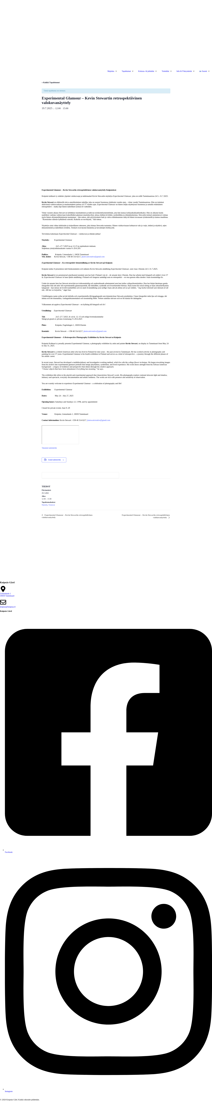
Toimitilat (165, 71)
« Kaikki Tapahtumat (51, 82)
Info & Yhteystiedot (184, 71)
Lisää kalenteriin (54, 460)
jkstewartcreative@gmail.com (93, 257)
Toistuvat (51, 505)
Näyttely (44, 505)
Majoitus (110, 71)
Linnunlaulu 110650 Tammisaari (7, 595)
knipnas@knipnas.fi (7, 607)
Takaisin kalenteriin (49, 448)
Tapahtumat (126, 71)
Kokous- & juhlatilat (146, 71)
